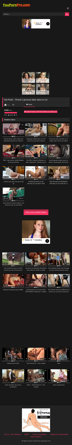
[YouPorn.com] (36, 5)
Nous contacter (36, 436)
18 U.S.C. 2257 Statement (12, 434)
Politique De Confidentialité (59, 434)
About (30, 104)
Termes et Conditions (39, 434)
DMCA (27, 434)
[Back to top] (66, 439)
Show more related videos (36, 212)
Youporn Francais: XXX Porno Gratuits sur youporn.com (41, 111)
